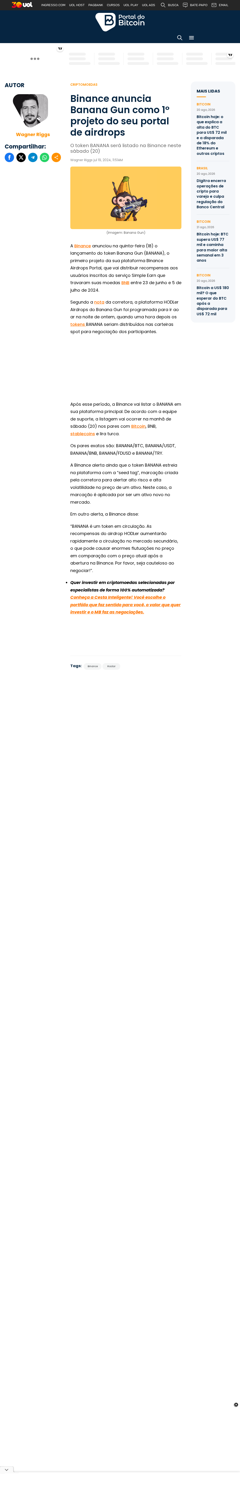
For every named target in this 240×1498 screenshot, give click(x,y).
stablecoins (82, 434)
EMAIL (223, 5)
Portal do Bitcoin (120, 22)
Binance (82, 246)
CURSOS (113, 5)
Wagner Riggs (33, 134)
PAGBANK (95, 5)
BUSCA (173, 5)
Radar (111, 666)
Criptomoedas (84, 84)
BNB (125, 283)
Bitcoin (138, 426)
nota (99, 302)
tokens (78, 324)
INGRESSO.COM (53, 5)
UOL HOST (77, 5)
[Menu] (191, 38)
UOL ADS (148, 5)
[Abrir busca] (179, 38)
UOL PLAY (131, 5)
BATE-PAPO (198, 5)
